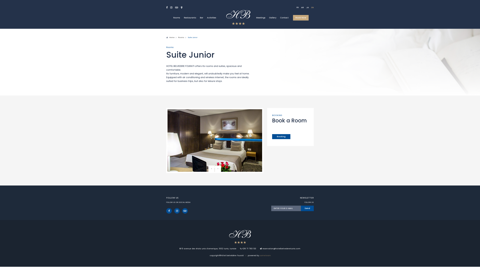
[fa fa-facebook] (167, 7)
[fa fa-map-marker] (181, 7)
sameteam (265, 255)
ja (307, 7)
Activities (211, 17)
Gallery (272, 17)
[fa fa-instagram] (171, 7)
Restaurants (190, 17)
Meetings (260, 17)
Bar (201, 17)
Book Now (301, 17)
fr (297, 7)
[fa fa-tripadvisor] (176, 7)
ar (302, 7)
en (312, 7)
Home (171, 37)
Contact (284, 17)
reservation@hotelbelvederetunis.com (281, 248)
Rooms (176, 17)
